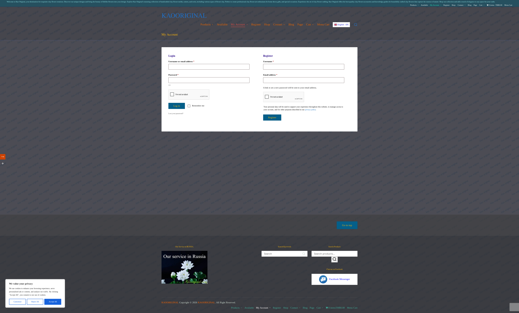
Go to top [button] (347, 225)
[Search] (334, 259)
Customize (17, 302)
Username (272, 61)
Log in (176, 105)
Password (177, 75)
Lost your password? (175, 113)
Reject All (35, 302)
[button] (303, 254)
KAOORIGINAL (184, 15)
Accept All (53, 302)
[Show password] (169, 85)
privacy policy (310, 110)
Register (272, 117)
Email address (274, 75)
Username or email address (185, 61)
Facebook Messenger (339, 279)
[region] (35, 293)
